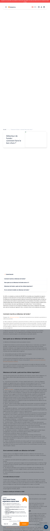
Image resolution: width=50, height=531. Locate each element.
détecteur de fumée (14, 317)
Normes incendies (9, 389)
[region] (25, 1)
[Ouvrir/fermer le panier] (44, 7)
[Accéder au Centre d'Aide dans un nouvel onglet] (39, 7)
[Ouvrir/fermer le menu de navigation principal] (6, 7)
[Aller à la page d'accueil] (13, 7)
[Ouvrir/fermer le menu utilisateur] (41, 7)
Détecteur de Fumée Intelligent (13, 527)
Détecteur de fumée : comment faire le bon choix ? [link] (21, 129)
